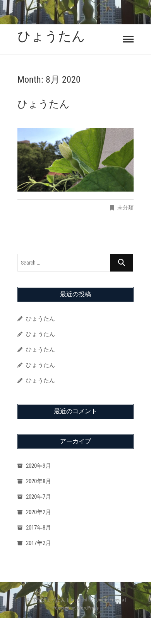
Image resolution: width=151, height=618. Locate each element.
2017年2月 (38, 543)
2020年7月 (38, 496)
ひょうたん (51, 36)
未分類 (125, 207)
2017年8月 (38, 527)
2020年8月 (38, 481)
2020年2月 (38, 512)
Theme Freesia (109, 600)
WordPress (88, 608)
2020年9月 (38, 465)
